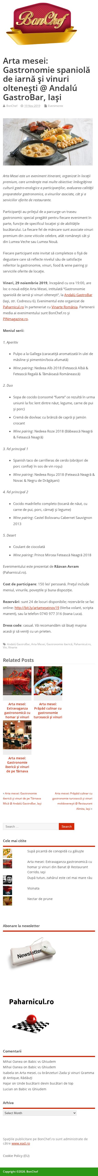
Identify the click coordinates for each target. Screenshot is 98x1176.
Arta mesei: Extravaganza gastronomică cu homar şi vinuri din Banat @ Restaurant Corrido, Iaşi (17, 717)
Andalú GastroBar (78, 294)
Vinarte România (64, 307)
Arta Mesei (38, 644)
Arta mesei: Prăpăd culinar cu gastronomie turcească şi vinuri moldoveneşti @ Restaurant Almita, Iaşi (48, 717)
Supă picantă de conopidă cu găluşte (55, 851)
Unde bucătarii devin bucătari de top (45, 1083)
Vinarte (12, 647)
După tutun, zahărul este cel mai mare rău (59, 878)
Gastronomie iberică (59, 644)
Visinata (33, 888)
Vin (5, 647)
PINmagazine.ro (15, 319)
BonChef (11, 106)
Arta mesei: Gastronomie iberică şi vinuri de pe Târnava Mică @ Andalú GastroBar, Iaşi (17, 769)
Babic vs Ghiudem (42, 1062)
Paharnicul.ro (13, 307)
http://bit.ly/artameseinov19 (37, 607)
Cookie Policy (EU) (16, 1156)
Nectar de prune (40, 899)
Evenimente (55, 106)
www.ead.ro (21, 1143)
